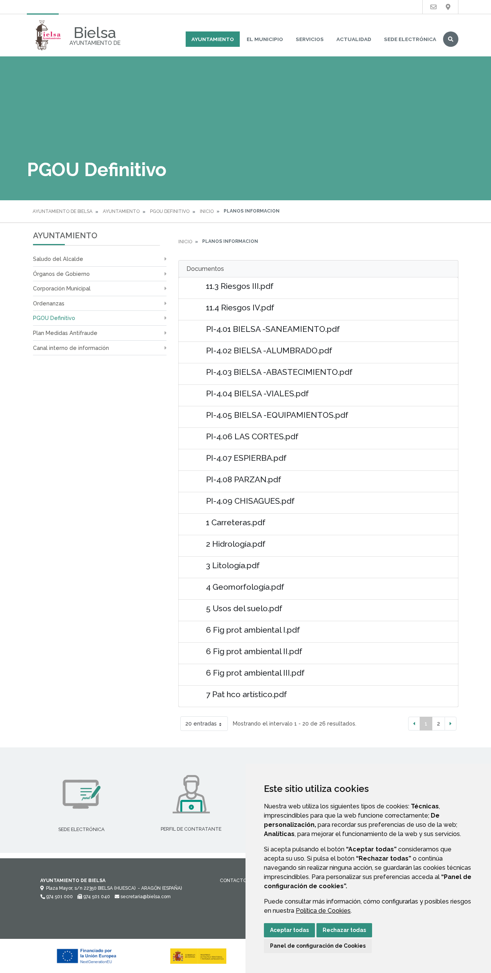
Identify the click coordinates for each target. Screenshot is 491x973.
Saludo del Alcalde (58, 259)
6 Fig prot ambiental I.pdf (253, 630)
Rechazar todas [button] (344, 930)
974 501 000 (59, 896)
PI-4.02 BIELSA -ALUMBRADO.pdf (269, 350)
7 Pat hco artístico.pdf (246, 694)
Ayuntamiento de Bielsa (62, 211)
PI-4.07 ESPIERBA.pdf (246, 458)
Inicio (207, 211)
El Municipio (265, 39)
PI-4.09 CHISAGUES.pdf (250, 501)
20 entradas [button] (201, 723)
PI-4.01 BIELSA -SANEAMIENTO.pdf (273, 329)
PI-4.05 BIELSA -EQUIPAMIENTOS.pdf (277, 415)
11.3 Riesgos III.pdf (240, 286)
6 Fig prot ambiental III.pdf (255, 673)
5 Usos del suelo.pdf (244, 608)
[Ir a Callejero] (448, 7)
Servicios (310, 39)
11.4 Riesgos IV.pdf (240, 307)
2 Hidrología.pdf (235, 544)
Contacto (233, 880)
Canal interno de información (71, 348)
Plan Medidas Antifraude (65, 333)
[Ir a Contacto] (433, 7)
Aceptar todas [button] (289, 930)
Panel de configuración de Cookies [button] (318, 946)
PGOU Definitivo (169, 211)
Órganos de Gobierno (61, 273)
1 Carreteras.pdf (235, 522)
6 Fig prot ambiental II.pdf (254, 651)
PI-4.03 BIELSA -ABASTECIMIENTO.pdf (279, 372)
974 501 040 (96, 896)
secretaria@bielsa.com (145, 896)
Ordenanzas (48, 303)
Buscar (450, 39)
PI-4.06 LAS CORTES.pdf (252, 436)
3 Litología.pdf (233, 565)
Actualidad (353, 39)
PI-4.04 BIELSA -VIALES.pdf (257, 393)
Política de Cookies (323, 910)
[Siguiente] (450, 724)
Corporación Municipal (62, 288)
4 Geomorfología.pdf (245, 587)
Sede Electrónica (410, 39)
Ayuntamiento (212, 39)
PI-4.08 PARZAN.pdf (243, 479)
